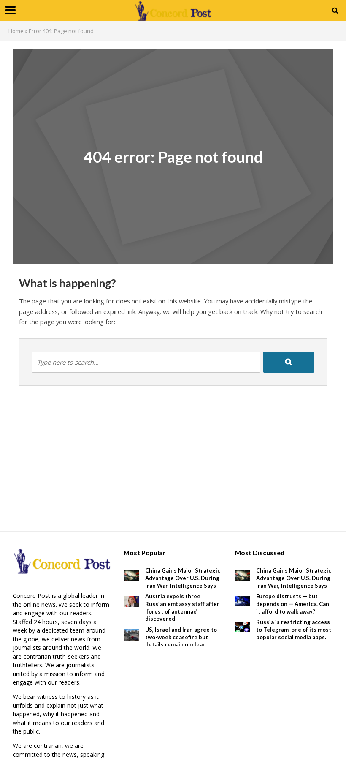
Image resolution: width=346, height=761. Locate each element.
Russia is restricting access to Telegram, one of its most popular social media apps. (293, 629)
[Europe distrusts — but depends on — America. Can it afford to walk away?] (242, 600)
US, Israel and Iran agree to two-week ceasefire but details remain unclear (181, 637)
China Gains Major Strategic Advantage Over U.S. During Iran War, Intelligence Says (182, 578)
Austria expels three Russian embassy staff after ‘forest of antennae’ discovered (182, 607)
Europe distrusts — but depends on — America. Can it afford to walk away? (292, 603)
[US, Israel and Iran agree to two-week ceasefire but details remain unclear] (131, 634)
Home (16, 31)
